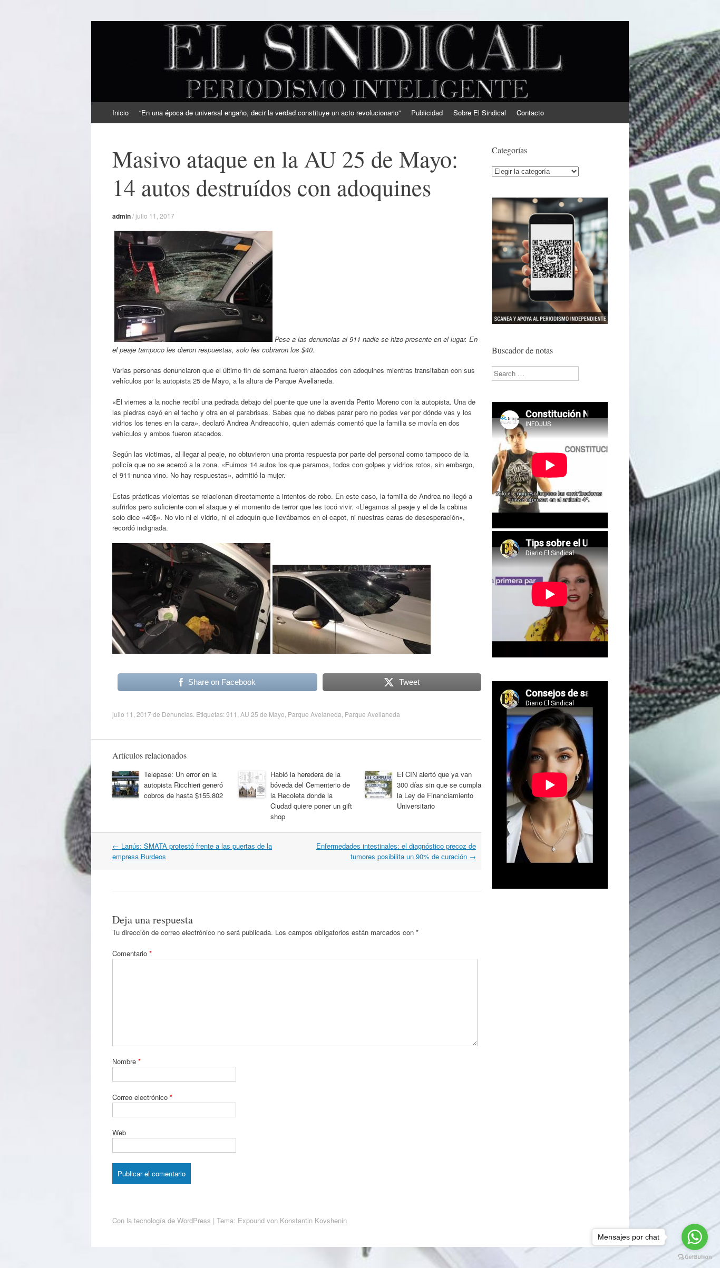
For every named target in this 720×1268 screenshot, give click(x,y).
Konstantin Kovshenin (313, 1220)
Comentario (132, 953)
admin (121, 216)
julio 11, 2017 (154, 215)
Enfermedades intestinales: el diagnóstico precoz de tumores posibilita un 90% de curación (396, 851)
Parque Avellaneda (372, 714)
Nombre (126, 1061)
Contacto (530, 112)
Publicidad (427, 112)
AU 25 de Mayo (262, 714)
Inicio (120, 112)
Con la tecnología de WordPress (161, 1220)
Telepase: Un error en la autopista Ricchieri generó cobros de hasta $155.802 (183, 784)
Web (119, 1132)
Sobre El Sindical (479, 112)
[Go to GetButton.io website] (695, 1257)
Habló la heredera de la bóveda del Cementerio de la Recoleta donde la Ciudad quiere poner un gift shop (311, 795)
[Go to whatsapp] (695, 1237)
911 (231, 714)
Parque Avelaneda (315, 714)
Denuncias (177, 714)
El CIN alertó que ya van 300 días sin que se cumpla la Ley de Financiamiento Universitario (439, 790)
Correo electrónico (142, 1097)
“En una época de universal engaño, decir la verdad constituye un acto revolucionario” (270, 112)
